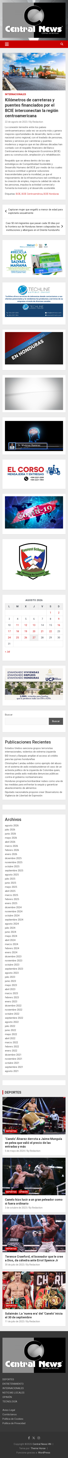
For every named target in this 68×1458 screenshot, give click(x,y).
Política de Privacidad (13, 1423)
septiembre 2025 (14, 870)
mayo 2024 (11, 936)
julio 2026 (10, 829)
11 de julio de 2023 (14, 1321)
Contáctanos (9, 1414)
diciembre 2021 (13, 1054)
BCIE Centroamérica (32, 194)
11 (17, 625)
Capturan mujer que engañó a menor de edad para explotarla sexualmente (35, 211)
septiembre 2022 (14, 1017)
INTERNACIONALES (15, 94)
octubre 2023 (12, 964)
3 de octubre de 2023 (16, 1207)
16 (58, 625)
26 (25, 637)
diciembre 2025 (13, 858)
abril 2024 (10, 940)
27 (34, 637)
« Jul (7, 651)
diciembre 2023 (13, 956)
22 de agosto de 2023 (16, 122)
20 (34, 631)
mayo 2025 (11, 886)
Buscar (9, 714)
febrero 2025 (12, 899)
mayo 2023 (11, 985)
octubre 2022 (12, 1013)
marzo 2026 (11, 846)
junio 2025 (10, 882)
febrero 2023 (12, 997)
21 (42, 631)
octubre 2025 (12, 866)
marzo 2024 (11, 944)
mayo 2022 (11, 1034)
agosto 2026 (12, 825)
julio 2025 (10, 878)
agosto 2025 (12, 874)
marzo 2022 (11, 1042)
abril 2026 (10, 841)
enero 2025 (11, 903)
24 (9, 637)
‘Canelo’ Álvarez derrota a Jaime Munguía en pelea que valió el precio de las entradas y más (33, 1142)
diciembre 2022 (13, 1005)
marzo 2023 (11, 993)
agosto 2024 (12, 923)
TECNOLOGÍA (9, 1401)
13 (34, 625)
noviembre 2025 (13, 862)
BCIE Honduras (51, 194)
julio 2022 (10, 1026)
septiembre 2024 (14, 919)
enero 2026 (11, 854)
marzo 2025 (11, 895)
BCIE (18, 194)
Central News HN (42, 1444)
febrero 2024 (12, 948)
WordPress (44, 1452)
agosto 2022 (12, 1022)
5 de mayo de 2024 (15, 1151)
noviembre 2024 (13, 911)
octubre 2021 (12, 1062)
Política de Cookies (12, 1418)
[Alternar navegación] (6, 44)
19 (25, 631)
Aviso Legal (8, 1410)
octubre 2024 (12, 915)
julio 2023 (10, 976)
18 (17, 631)
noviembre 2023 (13, 960)
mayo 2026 (11, 837)
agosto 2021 (12, 1071)
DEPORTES (13, 1092)
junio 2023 (10, 981)
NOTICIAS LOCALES (13, 1392)
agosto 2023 (12, 972)
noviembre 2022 (13, 1009)
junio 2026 (10, 833)
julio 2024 (10, 927)
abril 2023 (10, 989)
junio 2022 (10, 1030)
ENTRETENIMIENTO (13, 1383)
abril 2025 (10, 891)
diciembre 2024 (13, 907)
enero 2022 (11, 1050)
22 (50, 631)
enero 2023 (11, 1001)
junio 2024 (10, 931)
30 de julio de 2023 (14, 1264)
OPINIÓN (23, 1192)
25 (17, 637)
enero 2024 (11, 952)
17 (9, 631)
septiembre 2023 (14, 968)
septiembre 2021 (14, 1067)
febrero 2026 (12, 850)
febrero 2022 (12, 1046)
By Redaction (36, 122)
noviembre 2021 (13, 1058)
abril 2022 (10, 1038)
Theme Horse (38, 1448)
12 (25, 625)
